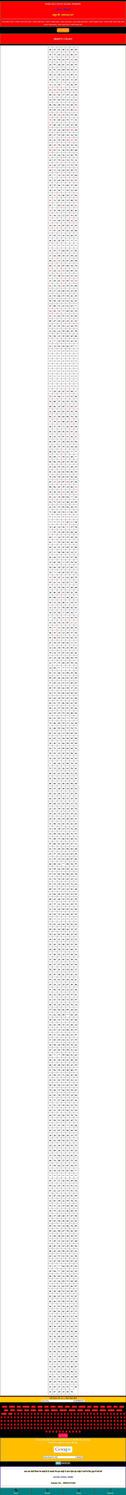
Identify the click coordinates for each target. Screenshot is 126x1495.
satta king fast (40, 1410)
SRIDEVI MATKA (80, 1410)
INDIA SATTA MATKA (72, 1410)
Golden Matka (96, 1406)
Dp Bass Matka (60, 1406)
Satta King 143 (40, 1406)
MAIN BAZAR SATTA (111, 1410)
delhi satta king (33, 1410)
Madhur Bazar (67, 1406)
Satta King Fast (53, 1406)
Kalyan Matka (12, 1410)
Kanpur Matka (74, 1406)
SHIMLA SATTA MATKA (63, 1410)
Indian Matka (102, 1406)
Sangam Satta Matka (54, 1410)
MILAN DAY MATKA (102, 1410)
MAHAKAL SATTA (119, 1410)
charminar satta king (26, 1406)
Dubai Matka (121, 1406)
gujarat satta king (12, 1406)
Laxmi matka (26, 1410)
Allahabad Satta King (82, 1406)
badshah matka (19, 1410)
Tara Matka (89, 1406)
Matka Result (109, 1406)
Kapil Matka (6, 1410)
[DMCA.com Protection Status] (63, 1464)
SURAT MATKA (87, 1410)
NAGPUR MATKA (94, 1410)
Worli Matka (46, 1410)
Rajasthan (10, 1413)
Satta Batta (18, 1406)
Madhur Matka (5, 1406)
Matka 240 (115, 1406)
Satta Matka (33, 1406)
